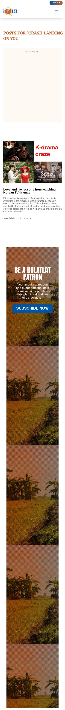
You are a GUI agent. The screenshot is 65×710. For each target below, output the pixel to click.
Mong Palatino (10, 218)
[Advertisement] (32, 87)
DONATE (56, 3)
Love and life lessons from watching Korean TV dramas (32, 181)
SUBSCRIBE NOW (32, 308)
